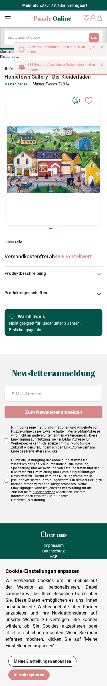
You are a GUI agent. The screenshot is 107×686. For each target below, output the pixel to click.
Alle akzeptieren (29, 675)
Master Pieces (16, 84)
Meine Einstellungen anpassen (42, 661)
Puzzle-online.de (23, 431)
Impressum (54, 545)
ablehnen (14, 632)
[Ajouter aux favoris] (88, 100)
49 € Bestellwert (73, 256)
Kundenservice (44, 492)
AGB (54, 556)
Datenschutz (53, 551)
